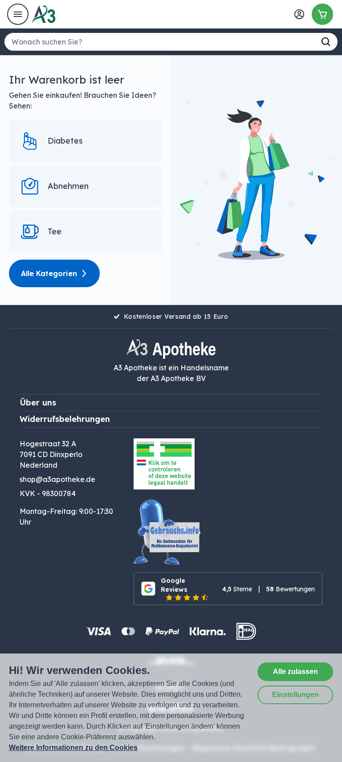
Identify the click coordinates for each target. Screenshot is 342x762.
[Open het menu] (17, 14)
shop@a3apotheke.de (57, 479)
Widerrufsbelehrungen (65, 419)
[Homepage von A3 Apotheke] (44, 14)
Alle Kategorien (49, 273)
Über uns (38, 402)
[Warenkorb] (322, 14)
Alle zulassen (295, 671)
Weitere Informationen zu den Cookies (73, 747)
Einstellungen (295, 694)
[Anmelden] (299, 14)
